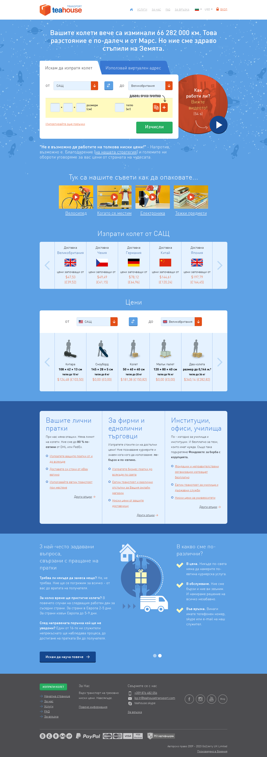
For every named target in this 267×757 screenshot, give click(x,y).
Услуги (142, 9)
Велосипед (76, 213)
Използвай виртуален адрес (133, 68)
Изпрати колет (53, 687)
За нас (156, 9)
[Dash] (69, 736)
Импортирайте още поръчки (65, 124)
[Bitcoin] (43, 736)
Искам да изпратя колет (68, 68)
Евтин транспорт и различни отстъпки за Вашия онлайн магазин (132, 488)
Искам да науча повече (64, 657)
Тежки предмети (191, 213)
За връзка (182, 9)
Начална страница (57, 696)
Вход (223, 9)
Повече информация (93, 707)
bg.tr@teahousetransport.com (154, 698)
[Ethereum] (56, 736)
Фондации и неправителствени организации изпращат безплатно (197, 472)
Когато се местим (114, 213)
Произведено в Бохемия (212, 751)
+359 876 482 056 (145, 693)
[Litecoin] (49, 736)
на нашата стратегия (116, 152)
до (122, 85)
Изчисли (154, 127)
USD (207, 9)
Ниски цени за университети (195, 498)
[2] (160, 655)
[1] (155, 655)
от (48, 85)
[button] (94, 85)
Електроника (152, 213)
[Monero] (62, 736)
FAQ (168, 9)
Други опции (83, 497)
